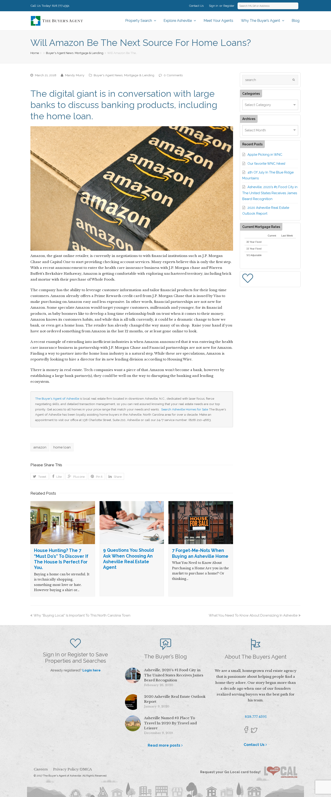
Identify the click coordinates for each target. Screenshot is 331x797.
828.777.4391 (60, 5)
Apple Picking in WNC (264, 155)
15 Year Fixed (253, 248)
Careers (41, 769)
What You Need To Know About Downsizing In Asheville (253, 615)
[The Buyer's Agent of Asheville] (56, 20)
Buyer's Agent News (59, 53)
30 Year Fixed (253, 242)
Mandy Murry (74, 75)
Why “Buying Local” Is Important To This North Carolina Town (82, 615)
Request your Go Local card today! (232, 772)
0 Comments (173, 75)
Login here (91, 670)
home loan (62, 447)
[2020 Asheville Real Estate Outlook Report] (133, 702)
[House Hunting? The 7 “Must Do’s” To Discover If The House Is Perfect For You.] (62, 522)
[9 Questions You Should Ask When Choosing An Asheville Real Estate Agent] (132, 522)
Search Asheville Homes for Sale (185, 409)
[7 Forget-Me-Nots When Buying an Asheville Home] (200, 522)
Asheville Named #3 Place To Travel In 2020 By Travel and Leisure (170, 723)
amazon (39, 447)
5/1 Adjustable (254, 255)
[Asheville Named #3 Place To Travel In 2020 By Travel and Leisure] (133, 723)
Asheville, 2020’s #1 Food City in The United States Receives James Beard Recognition (269, 193)
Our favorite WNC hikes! (266, 164)
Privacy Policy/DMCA (72, 769)
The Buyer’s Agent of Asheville (57, 398)
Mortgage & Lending (89, 53)
